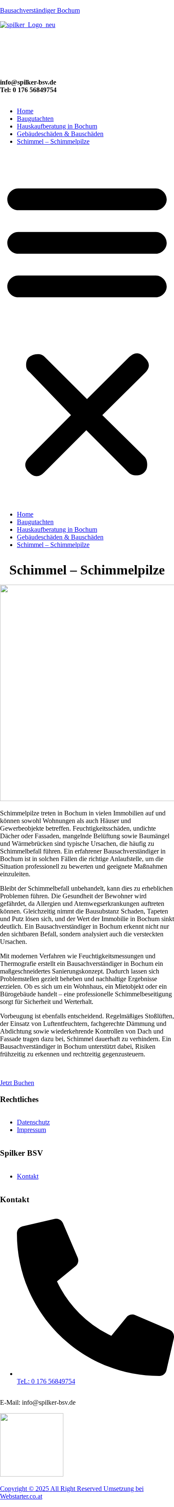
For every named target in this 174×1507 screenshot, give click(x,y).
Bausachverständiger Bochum (40, 10)
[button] (87, 328)
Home (25, 111)
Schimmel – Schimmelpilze (53, 141)
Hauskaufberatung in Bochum (57, 126)
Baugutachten (35, 118)
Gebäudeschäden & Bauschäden (60, 133)
